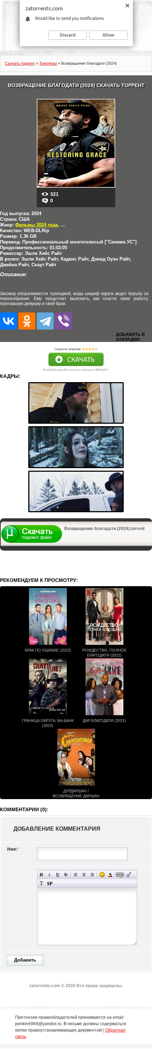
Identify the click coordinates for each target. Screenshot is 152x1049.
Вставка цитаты (128, 874)
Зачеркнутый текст (66, 874)
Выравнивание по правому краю (92, 874)
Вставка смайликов (102, 874)
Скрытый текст (120, 874)
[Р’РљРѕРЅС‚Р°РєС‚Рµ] (8, 321)
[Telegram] (45, 321)
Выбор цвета (110, 874)
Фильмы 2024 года (36, 225)
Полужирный (41, 874)
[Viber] (63, 321)
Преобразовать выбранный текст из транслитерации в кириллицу (41, 883)
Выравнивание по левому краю (76, 874)
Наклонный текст (50, 874)
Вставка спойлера (50, 883)
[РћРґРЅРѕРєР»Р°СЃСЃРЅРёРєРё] (26, 321)
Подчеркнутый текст (58, 874)
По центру (84, 874)
